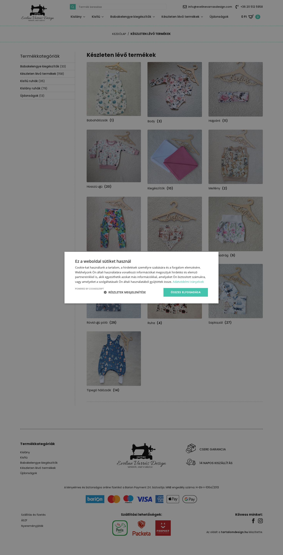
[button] (125, 292)
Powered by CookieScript (89, 288)
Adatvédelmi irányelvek (188, 282)
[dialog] (141, 277)
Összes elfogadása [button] (186, 292)
